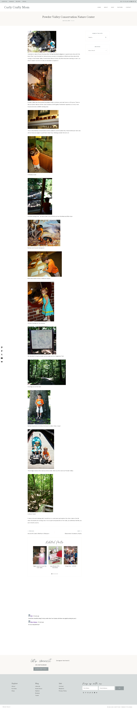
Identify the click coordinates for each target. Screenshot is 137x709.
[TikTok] (127, 1)
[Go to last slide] (33, 559)
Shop (112, 7)
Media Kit (61, 688)
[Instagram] (121, 1)
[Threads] (129, 1)
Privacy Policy (63, 691)
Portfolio (14, 688)
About (106, 7)
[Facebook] (123, 1)
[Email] (2, 358)
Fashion (37, 691)
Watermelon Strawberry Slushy (73, 532)
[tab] (51, 573)
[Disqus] (55, 594)
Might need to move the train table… (39, 566)
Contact (128, 7)
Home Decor (38, 688)
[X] (2, 354)
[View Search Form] (135, 1)
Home (99, 7)
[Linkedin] (131, 1)
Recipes (18, 1)
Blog (72, 20)
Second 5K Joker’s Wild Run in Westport (38, 532)
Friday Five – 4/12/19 (70, 566)
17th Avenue (129, 707)
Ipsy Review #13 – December (55, 566)
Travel (24, 1)
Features (120, 7)
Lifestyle (4, 1)
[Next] (76, 559)
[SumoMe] (2, 361)
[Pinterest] (125, 1)
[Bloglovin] (133, 1)
